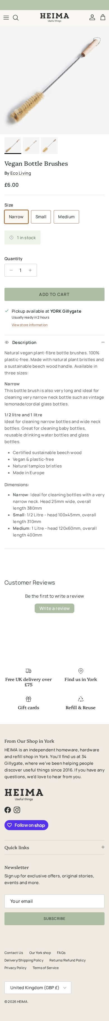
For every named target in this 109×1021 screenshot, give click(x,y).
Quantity (13, 259)
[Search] (18, 17)
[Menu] (6, 17)
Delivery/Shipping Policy (23, 960)
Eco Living (20, 173)
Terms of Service (46, 967)
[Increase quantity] (32, 270)
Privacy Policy (15, 967)
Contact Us (13, 952)
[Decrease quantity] (10, 270)
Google (59, 5)
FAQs (61, 952)
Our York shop (40, 952)
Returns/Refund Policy (67, 960)
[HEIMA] (54, 17)
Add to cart (54, 294)
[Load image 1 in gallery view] (54, 79)
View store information (30, 324)
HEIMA (22, 1001)
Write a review (54, 608)
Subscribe (54, 918)
